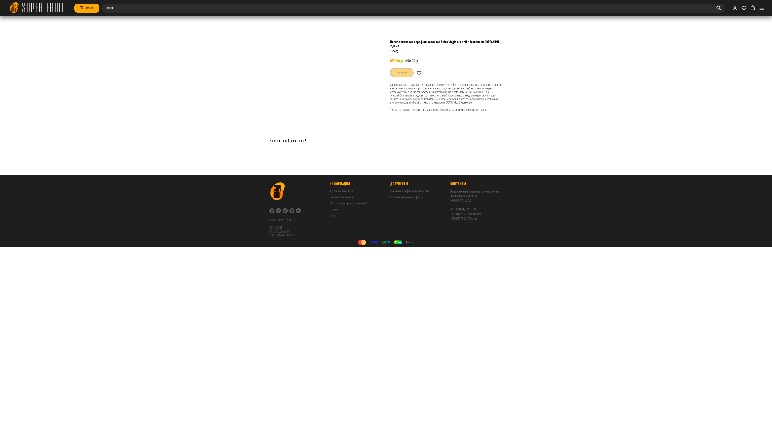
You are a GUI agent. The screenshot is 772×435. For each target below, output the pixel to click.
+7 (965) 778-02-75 (460, 218)
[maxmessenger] (285, 210)
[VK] (298, 210)
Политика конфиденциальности (409, 191)
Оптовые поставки (341, 197)
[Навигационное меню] (762, 8)
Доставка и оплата (341, 191)
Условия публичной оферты (407, 197)
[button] (743, 7)
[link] (735, 7)
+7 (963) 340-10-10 (460, 200)
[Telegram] (278, 210)
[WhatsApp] (291, 210)
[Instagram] (271, 210)
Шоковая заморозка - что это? (348, 203)
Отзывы (334, 209)
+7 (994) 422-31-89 (460, 214)
